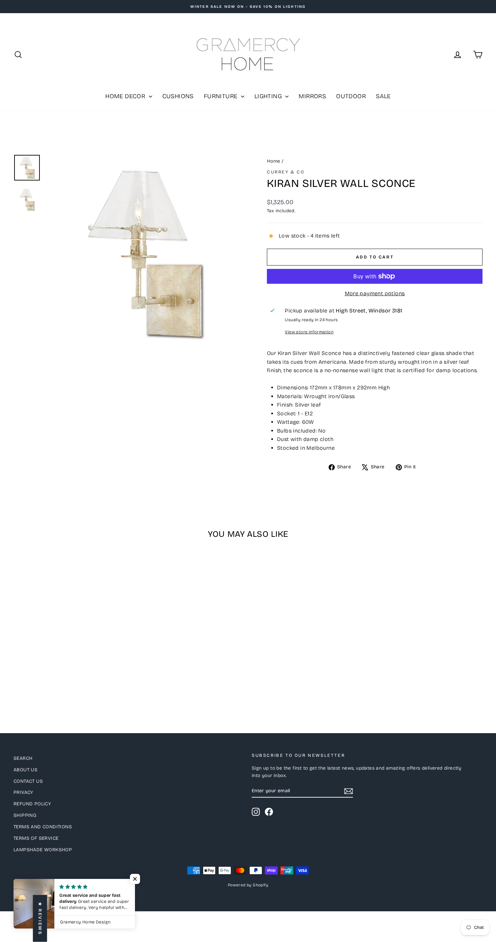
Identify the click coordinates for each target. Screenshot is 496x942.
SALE (383, 96)
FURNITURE (221, 96)
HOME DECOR (126, 96)
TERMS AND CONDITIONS (42, 827)
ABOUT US (25, 770)
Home (273, 161)
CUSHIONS (178, 96)
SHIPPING (24, 815)
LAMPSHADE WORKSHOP (42, 850)
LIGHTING (269, 96)
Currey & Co (286, 172)
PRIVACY (23, 792)
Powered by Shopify (248, 885)
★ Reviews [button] (40, 918)
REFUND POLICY (32, 804)
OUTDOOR (351, 96)
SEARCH (22, 758)
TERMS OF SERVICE (35, 838)
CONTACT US (28, 781)
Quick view (69, 660)
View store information (309, 331)
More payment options (375, 293)
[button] (135, 879)
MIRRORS (312, 96)
